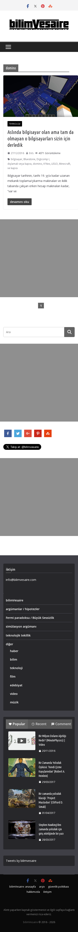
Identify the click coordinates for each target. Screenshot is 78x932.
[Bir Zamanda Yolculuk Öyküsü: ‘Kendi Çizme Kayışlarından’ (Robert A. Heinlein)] (21, 767)
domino (37, 164)
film (12, 676)
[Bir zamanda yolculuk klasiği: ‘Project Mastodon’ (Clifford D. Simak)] (21, 798)
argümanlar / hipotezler (23, 609)
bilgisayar (16, 159)
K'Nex (46, 164)
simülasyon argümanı (21, 626)
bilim (13, 659)
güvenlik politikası (58, 886)
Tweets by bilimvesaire (21, 861)
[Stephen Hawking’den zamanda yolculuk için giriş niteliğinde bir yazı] (21, 829)
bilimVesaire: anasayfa (22, 886)
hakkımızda (33, 892)
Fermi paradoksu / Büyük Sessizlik (30, 618)
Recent (41, 724)
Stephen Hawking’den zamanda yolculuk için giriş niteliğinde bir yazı (51, 829)
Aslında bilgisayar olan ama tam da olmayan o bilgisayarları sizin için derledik (40, 138)
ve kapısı (12, 168)
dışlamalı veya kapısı (19, 164)
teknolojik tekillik (18, 635)
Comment (63, 724)
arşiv (42, 886)
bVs (31, 153)
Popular (19, 724)
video (14, 694)
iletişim (47, 892)
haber (14, 651)
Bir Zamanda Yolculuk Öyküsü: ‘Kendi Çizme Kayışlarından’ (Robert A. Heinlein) (52, 769)
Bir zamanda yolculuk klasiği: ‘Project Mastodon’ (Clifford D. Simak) (51, 800)
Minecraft (64, 164)
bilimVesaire (14, 600)
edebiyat (16, 685)
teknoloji (14, 123)
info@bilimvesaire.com (21, 580)
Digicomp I (43, 159)
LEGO (54, 164)
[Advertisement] (39, 258)
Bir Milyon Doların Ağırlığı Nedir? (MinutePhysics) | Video (52, 740)
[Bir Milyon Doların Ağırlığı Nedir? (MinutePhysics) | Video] (21, 740)
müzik (14, 702)
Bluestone (29, 159)
